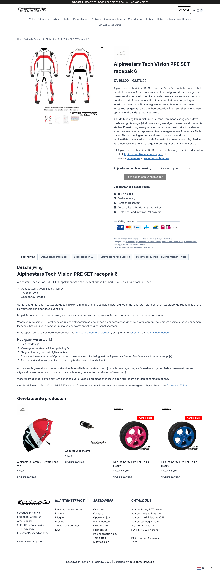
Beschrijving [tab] (28, 256)
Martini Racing (135, 19)
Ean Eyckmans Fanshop (110, 24)
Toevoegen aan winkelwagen (144, 176)
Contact (98, 513)
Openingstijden (102, 517)
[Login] (193, 10)
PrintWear (96, 19)
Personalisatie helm (105, 533)
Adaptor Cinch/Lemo (78, 450)
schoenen (133, 158)
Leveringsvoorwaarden (69, 509)
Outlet (160, 19)
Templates (99, 537)
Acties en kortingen (68, 525)
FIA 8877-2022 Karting (144, 529)
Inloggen (60, 517)
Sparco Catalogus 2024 (145, 521)
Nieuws (59, 521)
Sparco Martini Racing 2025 (147, 517)
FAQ (57, 529)
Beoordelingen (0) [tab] (84, 256)
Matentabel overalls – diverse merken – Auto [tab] (161, 256)
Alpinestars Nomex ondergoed (143, 154)
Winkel (32, 19)
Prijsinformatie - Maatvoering (132, 168)
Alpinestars (124, 247)
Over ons (98, 509)
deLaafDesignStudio (141, 561)
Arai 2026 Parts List (143, 525)
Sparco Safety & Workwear (147, 509)
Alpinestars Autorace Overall (148, 242)
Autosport (130, 242)
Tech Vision (148, 247)
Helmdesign (100, 529)
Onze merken (101, 525)
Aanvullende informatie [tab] (54, 256)
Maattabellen (101, 541)
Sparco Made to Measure (146, 513)
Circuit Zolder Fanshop (114, 19)
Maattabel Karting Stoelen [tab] (115, 256)
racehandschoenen (156, 158)
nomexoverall (136, 247)
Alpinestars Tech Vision (172, 242)
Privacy (59, 513)
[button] (102, 47)
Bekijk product (26, 477)
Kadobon (170, 19)
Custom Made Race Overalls (133, 244)
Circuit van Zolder (177, 385)
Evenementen (101, 521)
